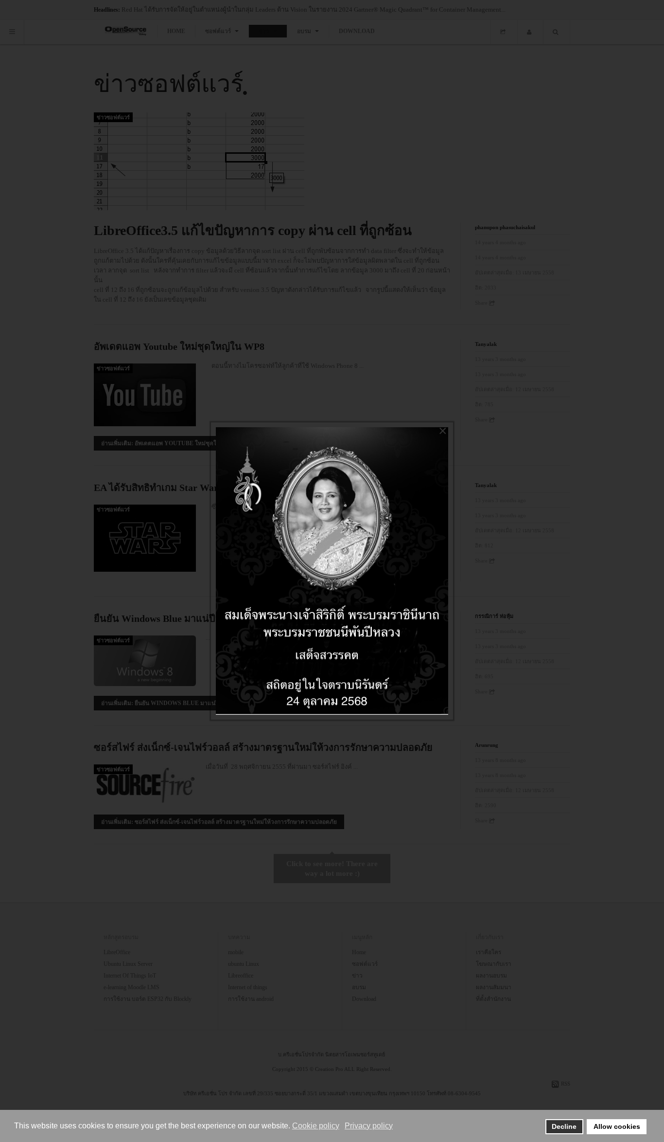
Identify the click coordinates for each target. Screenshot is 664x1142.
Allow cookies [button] (617, 1126)
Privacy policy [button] (369, 1126)
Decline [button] (564, 1126)
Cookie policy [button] (315, 1126)
